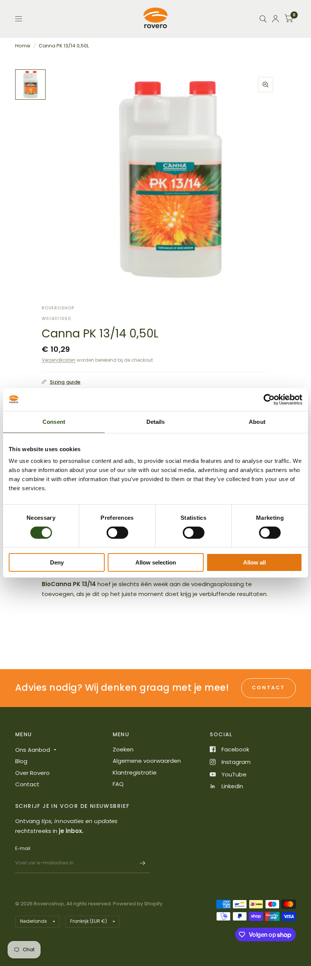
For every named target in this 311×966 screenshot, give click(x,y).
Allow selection (155, 562)
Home (22, 45)
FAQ (118, 784)
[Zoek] (263, 19)
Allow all (254, 562)
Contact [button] (268, 687)
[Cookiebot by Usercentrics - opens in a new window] (269, 399)
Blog (21, 761)
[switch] (117, 533)
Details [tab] (155, 422)
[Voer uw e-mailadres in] (142, 863)
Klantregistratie (135, 772)
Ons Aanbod (32, 750)
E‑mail (23, 848)
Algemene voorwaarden (147, 761)
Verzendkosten (58, 360)
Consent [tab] (53, 422)
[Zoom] (265, 84)
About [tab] (257, 422)
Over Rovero (32, 773)
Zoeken (123, 749)
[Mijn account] (275, 19)
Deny (57, 562)
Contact (27, 784)
